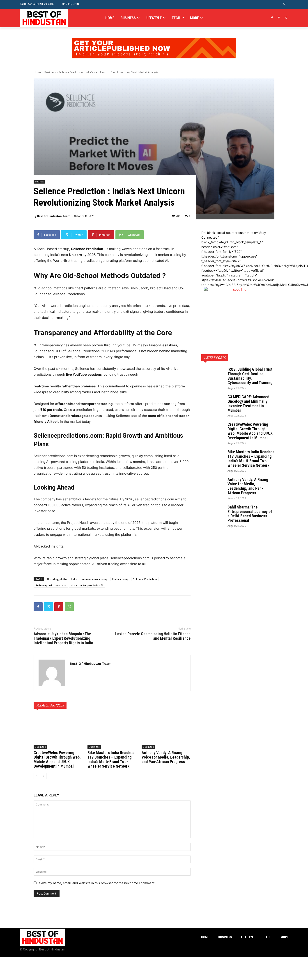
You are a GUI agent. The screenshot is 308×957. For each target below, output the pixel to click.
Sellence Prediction (145, 579)
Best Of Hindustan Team (53, 216)
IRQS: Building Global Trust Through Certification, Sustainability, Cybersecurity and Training (250, 376)
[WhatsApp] (69, 606)
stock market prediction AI (87, 585)
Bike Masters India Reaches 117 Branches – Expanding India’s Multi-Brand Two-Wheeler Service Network (110, 759)
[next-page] (43, 776)
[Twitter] (285, 18)
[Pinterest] (58, 606)
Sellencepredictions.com (50, 585)
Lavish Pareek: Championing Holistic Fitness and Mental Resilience (153, 636)
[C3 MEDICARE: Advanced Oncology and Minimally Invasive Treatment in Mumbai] (212, 402)
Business (50, 72)
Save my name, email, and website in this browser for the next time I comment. (97, 883)
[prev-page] (36, 776)
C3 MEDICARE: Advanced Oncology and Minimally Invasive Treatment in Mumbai (248, 403)
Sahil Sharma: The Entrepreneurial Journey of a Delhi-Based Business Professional (250, 514)
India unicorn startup (95, 579)
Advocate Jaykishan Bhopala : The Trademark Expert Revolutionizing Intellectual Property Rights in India (63, 638)
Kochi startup (120, 579)
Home (37, 72)
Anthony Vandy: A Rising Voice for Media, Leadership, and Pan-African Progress (166, 757)
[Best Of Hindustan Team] (52, 673)
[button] (284, 4)
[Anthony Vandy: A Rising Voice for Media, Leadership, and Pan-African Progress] (166, 732)
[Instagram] (278, 18)
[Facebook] (272, 18)
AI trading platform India (62, 579)
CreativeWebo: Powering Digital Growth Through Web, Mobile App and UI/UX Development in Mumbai (57, 759)
